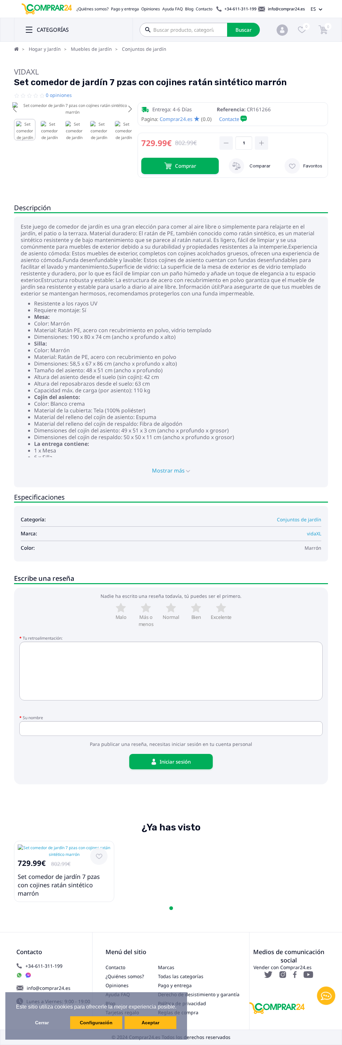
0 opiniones (59, 95)
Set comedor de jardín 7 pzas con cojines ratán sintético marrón (59, 885)
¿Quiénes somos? (92, 9)
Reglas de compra (178, 1012)
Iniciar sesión (175, 761)
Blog (189, 9)
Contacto (204, 9)
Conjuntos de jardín (144, 49)
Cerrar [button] (42, 1022)
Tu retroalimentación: (42, 638)
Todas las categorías (180, 976)
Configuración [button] (96, 1022)
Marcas (166, 967)
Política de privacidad (182, 1003)
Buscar (243, 29)
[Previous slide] (15, 109)
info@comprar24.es (286, 9)
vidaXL (26, 72)
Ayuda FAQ (172, 9)
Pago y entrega (125, 9)
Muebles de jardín (91, 49)
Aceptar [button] (150, 1022)
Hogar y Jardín (45, 49)
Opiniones (150, 9)
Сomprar (185, 165)
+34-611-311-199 (240, 9)
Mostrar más (169, 470)
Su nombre (33, 718)
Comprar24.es (176, 119)
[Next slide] (130, 109)
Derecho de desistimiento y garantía (198, 994)
